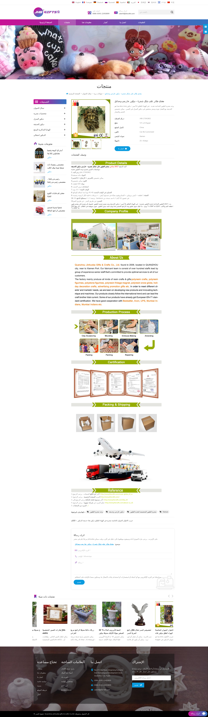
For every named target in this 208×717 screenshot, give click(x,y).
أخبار (105, 22)
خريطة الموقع (42, 690)
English (78, 2)
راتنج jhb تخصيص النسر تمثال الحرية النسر (102, 631)
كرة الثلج (64, 686)
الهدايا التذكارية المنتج (42, 129)
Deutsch (100, 2)
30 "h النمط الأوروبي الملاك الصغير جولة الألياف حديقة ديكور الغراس (74, 632)
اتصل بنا (123, 22)
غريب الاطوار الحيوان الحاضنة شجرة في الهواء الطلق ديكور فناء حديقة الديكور (105, 520)
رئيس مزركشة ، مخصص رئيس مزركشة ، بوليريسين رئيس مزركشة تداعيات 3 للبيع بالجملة (56, 181)
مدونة (39, 686)
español (123, 2)
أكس (39, 694)
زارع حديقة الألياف (67, 669)
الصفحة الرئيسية (46, 22)
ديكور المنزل (39, 119)
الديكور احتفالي (40, 135)
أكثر (48, 158)
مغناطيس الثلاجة (67, 681)
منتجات (67, 22)
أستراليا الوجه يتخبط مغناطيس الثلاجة (55, 152)
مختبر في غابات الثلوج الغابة (55, 194)
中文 (172, 2)
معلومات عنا (86, 22)
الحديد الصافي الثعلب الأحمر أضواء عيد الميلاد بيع (157, 631)
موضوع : (97, 544)
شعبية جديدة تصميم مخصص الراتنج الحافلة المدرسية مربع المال (56, 209)
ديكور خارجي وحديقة (116, 512)
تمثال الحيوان (86, 93)
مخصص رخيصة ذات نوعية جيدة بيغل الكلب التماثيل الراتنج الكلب (55, 166)
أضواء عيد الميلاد (67, 673)
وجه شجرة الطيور (96, 512)
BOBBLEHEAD (66, 690)
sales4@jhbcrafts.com (127, 13)
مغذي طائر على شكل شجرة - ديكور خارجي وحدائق (94, 544)
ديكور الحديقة (39, 124)
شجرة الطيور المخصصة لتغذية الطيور (143, 512)
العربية (133, 2)
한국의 (153, 2)
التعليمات (141, 22)
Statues (165, 512)
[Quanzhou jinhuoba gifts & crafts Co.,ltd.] (47, 12)
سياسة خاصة (41, 681)
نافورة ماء (64, 677)
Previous (169, 596)
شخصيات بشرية (40, 113)
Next (172, 596)
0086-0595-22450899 (101, 13)
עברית (164, 2)
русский (112, 2)
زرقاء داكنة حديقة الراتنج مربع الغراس (45, 631)
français (89, 2)
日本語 (143, 2)
